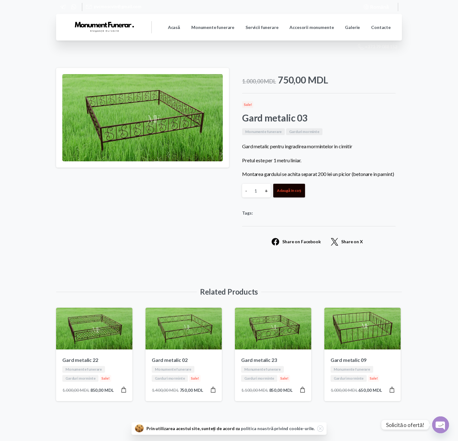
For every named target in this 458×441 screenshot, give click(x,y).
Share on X (352, 241)
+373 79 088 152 (381, 46)
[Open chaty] (440, 424)
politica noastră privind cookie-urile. (278, 428)
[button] (218, 78)
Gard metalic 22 (80, 360)
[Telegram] (63, 7)
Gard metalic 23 (259, 360)
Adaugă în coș (289, 190)
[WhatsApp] (73, 7)
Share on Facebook (301, 241)
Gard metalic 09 (348, 360)
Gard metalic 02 (170, 360)
